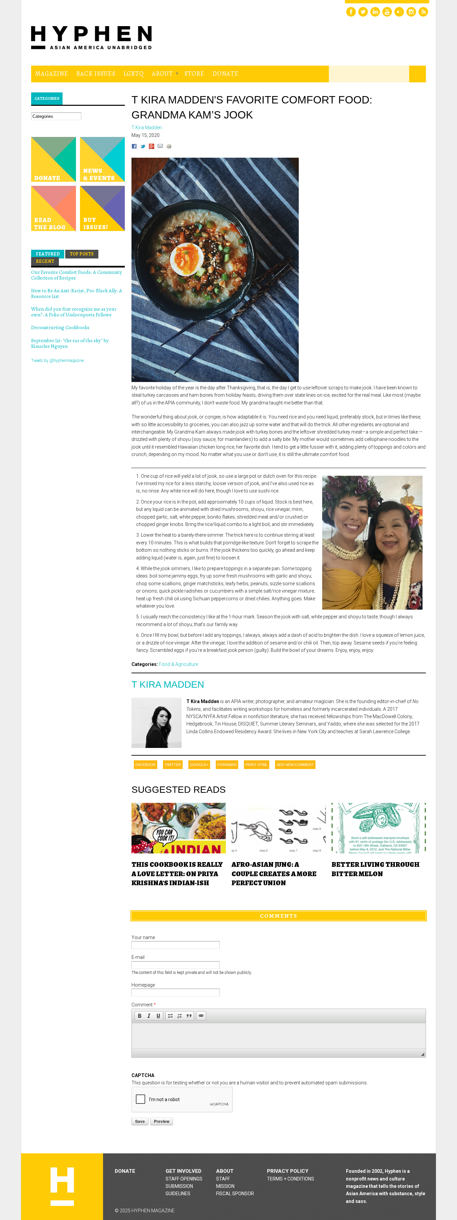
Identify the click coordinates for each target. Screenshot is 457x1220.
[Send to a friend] (160, 147)
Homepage (143, 985)
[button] (139, 1015)
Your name (143, 937)
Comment (143, 1004)
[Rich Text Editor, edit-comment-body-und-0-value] (279, 1035)
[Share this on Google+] (151, 147)
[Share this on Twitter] (143, 147)
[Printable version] (169, 147)
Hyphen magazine (62, 1186)
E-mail (138, 957)
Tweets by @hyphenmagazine (57, 360)
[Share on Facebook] (134, 147)
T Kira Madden (167, 684)
